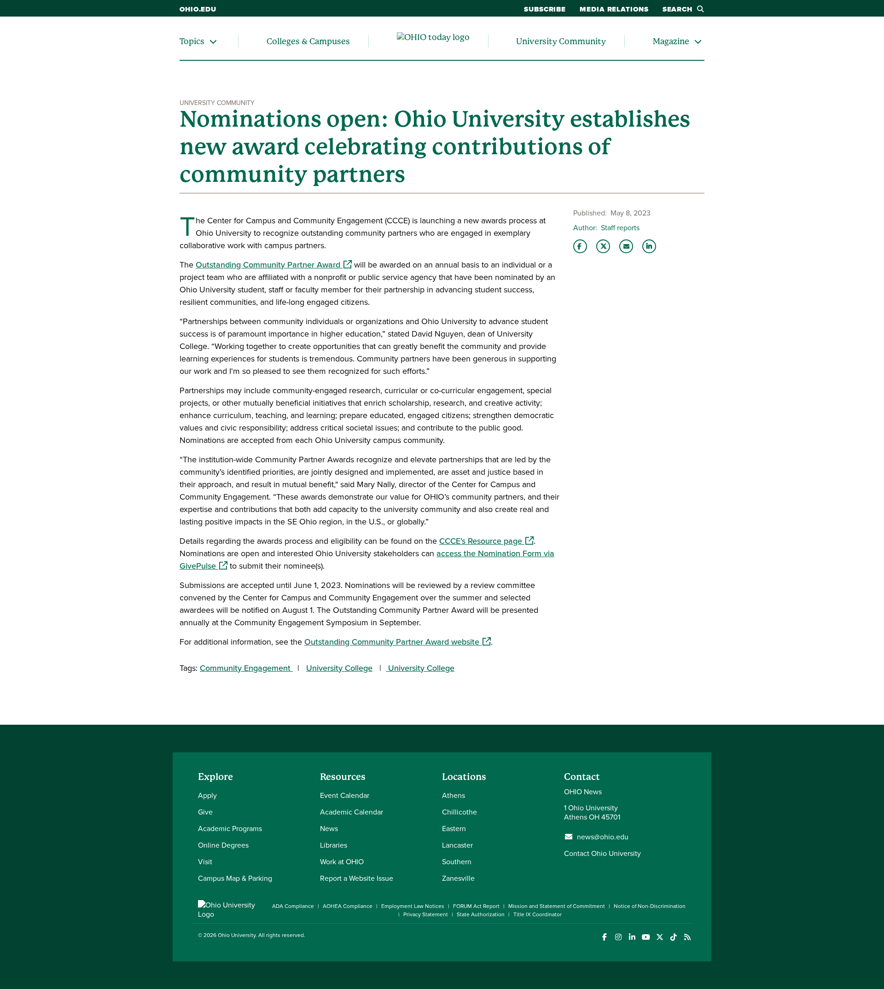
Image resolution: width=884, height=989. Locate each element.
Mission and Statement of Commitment (556, 906)
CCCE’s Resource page (486, 541)
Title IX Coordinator (537, 914)
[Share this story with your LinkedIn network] (649, 246)
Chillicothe (459, 812)
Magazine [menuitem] (671, 41)
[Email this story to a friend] (626, 246)
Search (677, 9)
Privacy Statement (425, 914)
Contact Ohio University (602, 853)
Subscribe (545, 9)
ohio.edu (198, 9)
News (329, 828)
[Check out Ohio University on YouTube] (645, 937)
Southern (456, 861)
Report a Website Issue (356, 878)
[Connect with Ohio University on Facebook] (604, 937)
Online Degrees (223, 845)
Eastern (454, 828)
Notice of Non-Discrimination (650, 906)
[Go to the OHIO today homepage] (433, 41)
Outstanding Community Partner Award (274, 264)
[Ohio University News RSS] (687, 937)
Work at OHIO (342, 861)
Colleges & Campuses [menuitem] (308, 41)
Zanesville (458, 878)
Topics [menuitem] (192, 41)
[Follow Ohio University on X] (659, 937)
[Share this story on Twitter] (603, 246)
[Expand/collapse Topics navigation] (213, 41)
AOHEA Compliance (347, 906)
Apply (207, 795)
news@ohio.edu (602, 836)
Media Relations (614, 9)
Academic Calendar (351, 812)
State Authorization (481, 914)
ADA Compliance (293, 906)
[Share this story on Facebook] (580, 246)
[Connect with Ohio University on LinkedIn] (632, 937)
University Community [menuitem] (561, 41)
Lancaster (457, 845)
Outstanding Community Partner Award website (397, 641)
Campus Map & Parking (235, 878)
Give (205, 812)
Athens (453, 795)
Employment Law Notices (412, 906)
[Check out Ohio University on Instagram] (618, 937)
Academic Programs (230, 828)
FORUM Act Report (476, 906)
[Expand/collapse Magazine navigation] (698, 41)
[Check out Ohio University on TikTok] (673, 937)
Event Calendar (344, 795)
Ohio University (237, 935)
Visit (205, 861)
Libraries (333, 845)
